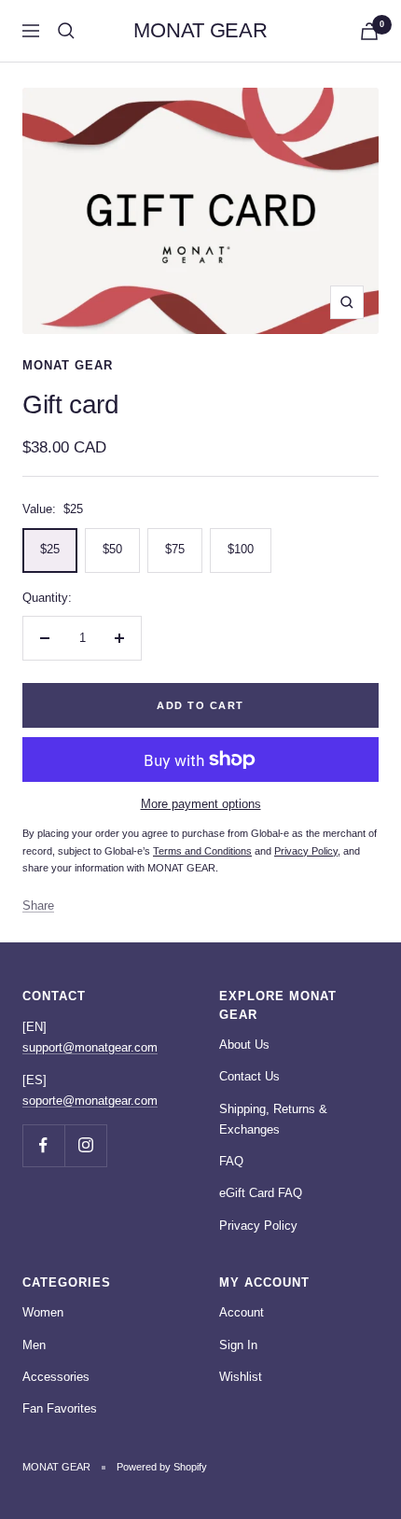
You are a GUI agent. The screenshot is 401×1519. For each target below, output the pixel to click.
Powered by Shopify (162, 1466)
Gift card (70, 404)
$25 (50, 549)
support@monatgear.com (90, 1047)
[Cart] (369, 31)
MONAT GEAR (67, 365)
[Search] (66, 30)
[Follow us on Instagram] (85, 1145)
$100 (241, 549)
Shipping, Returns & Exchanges (273, 1119)
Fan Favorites (59, 1408)
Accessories (56, 1377)
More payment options (201, 804)
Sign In (238, 1345)
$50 (112, 549)
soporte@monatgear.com (90, 1101)
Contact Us (249, 1076)
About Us (244, 1045)
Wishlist (240, 1377)
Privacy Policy (258, 1226)
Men (34, 1345)
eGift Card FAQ (260, 1193)
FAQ (231, 1161)
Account (241, 1312)
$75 (175, 549)
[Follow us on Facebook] (43, 1145)
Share (38, 906)
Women (42, 1312)
